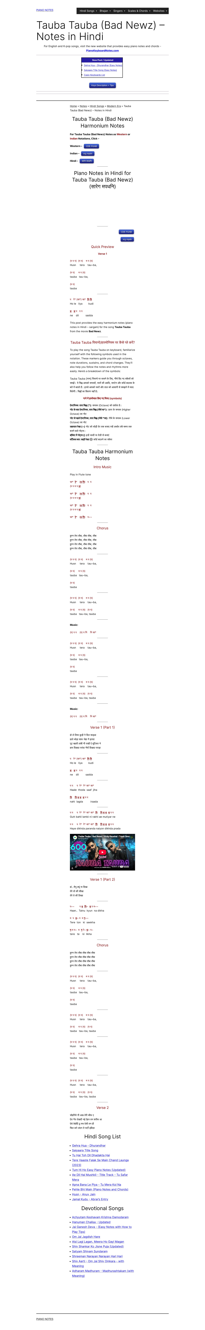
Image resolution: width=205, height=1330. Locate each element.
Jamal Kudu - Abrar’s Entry (90, 1199)
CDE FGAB (91, 146)
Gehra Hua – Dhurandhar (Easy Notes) (103, 65)
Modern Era (114, 106)
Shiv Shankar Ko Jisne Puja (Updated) (98, 1246)
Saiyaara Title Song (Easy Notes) (100, 70)
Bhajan (104, 10)
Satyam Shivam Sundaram (90, 1251)
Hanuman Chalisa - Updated (91, 1222)
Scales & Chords (138, 10)
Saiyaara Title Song (85, 1150)
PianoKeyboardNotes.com (102, 50)
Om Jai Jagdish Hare (86, 1236)
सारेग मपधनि (87, 161)
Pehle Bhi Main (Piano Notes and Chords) (100, 1189)
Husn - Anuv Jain (83, 1194)
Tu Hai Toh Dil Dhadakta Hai (91, 1155)
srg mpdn (87, 153)
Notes (83, 106)
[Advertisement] (102, 208)
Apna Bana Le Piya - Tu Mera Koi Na (96, 1184)
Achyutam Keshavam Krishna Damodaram (100, 1217)
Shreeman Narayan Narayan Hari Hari (97, 1256)
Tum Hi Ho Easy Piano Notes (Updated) (99, 1170)
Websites (158, 10)
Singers (118, 10)
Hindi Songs (87, 10)
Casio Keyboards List (94, 75)
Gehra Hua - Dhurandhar (89, 1145)
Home (73, 106)
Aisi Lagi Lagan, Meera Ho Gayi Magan (98, 1241)
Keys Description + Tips (102, 85)
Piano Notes (44, 10)
